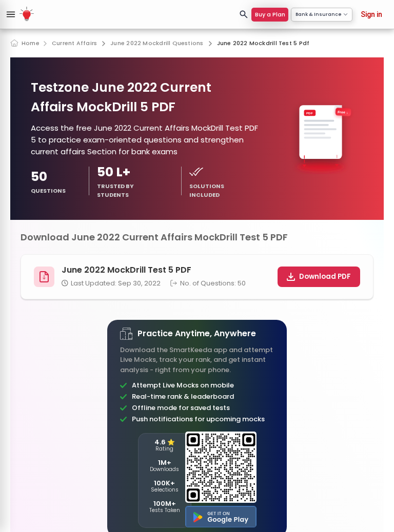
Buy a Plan (270, 14)
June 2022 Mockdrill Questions (156, 43)
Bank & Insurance (319, 14)
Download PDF (325, 276)
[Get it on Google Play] (221, 516)
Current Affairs (74, 43)
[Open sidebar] (10, 14)
